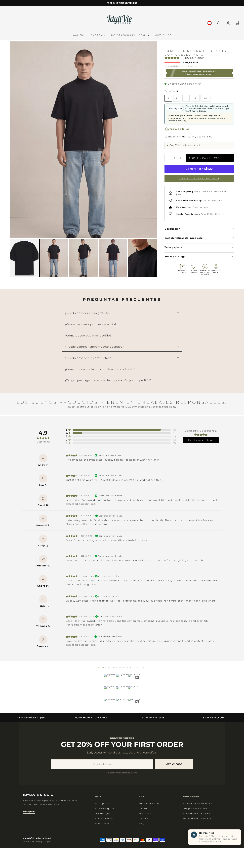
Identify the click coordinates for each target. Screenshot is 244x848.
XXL (205, 98)
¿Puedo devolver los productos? (88, 358)
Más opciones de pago (199, 178)
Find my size (175, 108)
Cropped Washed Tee (195, 808)
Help (141, 796)
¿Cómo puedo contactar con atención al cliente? (100, 369)
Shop (98, 796)
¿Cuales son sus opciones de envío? (90, 324)
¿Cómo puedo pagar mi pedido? (88, 335)
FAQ (141, 823)
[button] (7, 23)
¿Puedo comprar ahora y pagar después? (94, 346)
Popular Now (191, 796)
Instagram (29, 811)
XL (195, 98)
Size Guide (145, 813)
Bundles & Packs (104, 818)
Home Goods (102, 823)
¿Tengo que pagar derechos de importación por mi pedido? (108, 380)
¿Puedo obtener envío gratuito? (88, 313)
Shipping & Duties (149, 803)
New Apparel (102, 803)
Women (78, 35)
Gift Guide (163, 35)
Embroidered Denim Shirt (198, 818)
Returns (143, 808)
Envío (166, 66)
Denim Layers (103, 813)
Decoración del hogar (128, 35)
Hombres (95, 35)
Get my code (174, 764)
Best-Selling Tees (105, 808)
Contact (143, 818)
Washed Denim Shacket (196, 813)
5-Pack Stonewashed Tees (197, 803)
